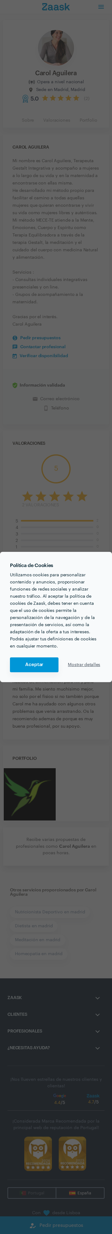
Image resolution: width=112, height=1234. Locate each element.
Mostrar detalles (84, 665)
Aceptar (34, 664)
